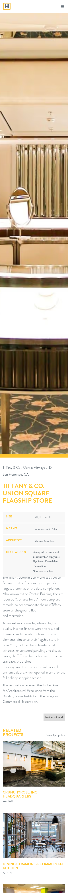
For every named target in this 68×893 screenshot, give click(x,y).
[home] (6, 5)
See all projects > (55, 735)
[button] (62, 6)
